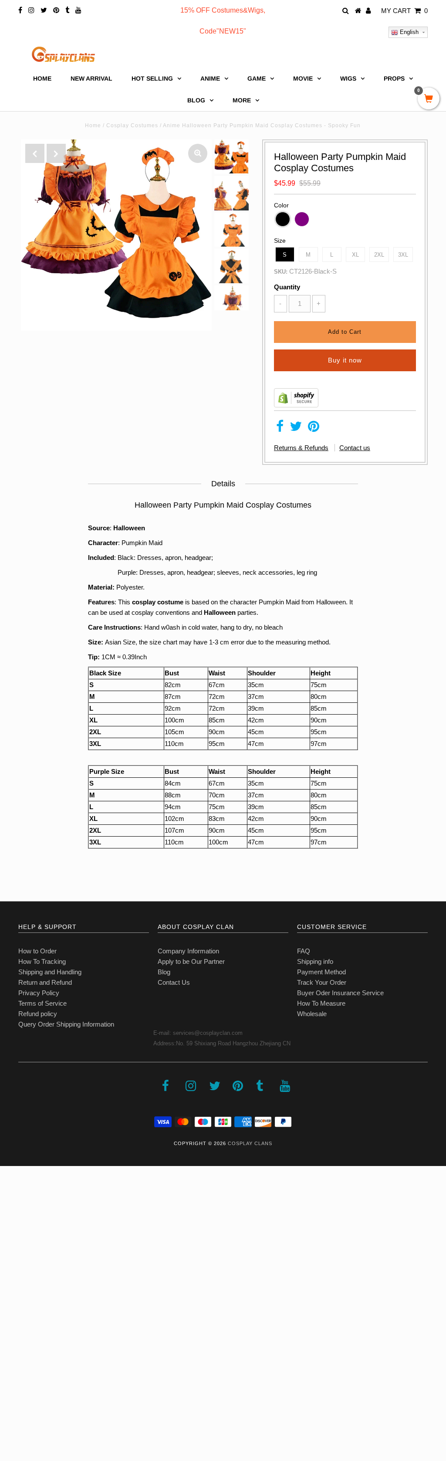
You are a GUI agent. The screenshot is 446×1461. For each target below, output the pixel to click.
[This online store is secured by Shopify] (296, 405)
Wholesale (312, 1013)
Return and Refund (45, 982)
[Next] (56, 153)
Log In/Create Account (44, 1397)
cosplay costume (157, 602)
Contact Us (174, 982)
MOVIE (303, 78)
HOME (42, 78)
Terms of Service (42, 1003)
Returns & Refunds (301, 447)
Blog (164, 972)
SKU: (280, 271)
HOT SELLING (152, 78)
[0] (428, 99)
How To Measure (321, 1003)
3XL (403, 254)
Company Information (188, 951)
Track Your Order (321, 982)
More (242, 100)
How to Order (37, 951)
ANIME (210, 78)
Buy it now (345, 360)
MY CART (404, 10)
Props (394, 78)
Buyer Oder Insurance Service (340, 993)
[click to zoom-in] (197, 153)
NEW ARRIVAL (91, 78)
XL (355, 254)
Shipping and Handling (49, 972)
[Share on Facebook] (280, 428)
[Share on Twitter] (296, 428)
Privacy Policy (38, 993)
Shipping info (315, 961)
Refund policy (37, 1013)
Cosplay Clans (250, 1143)
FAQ (303, 951)
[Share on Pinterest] (313, 428)
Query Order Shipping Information (66, 1024)
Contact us (354, 447)
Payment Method (321, 972)
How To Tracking (42, 961)
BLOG (196, 100)
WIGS (348, 78)
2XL (379, 254)
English (408, 32)
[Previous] (34, 153)
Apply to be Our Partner (191, 961)
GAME (256, 78)
